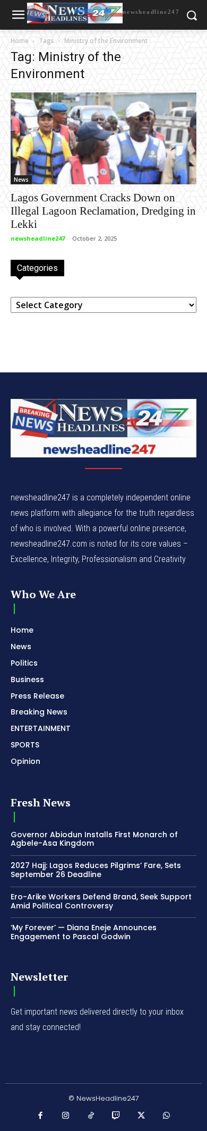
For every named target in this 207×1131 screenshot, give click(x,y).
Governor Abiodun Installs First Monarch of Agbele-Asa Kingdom (94, 839)
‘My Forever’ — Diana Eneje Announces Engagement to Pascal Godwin (84, 932)
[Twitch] (116, 1116)
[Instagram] (66, 1116)
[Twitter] (142, 1116)
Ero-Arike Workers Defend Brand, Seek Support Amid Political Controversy (101, 901)
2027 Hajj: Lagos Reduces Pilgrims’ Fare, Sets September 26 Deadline (96, 870)
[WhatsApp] (167, 1116)
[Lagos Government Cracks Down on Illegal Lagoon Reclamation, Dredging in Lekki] (103, 138)
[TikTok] (91, 1116)
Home (20, 40)
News (21, 179)
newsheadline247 (38, 238)
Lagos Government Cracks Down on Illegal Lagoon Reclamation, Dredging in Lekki (103, 211)
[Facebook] (41, 1116)
